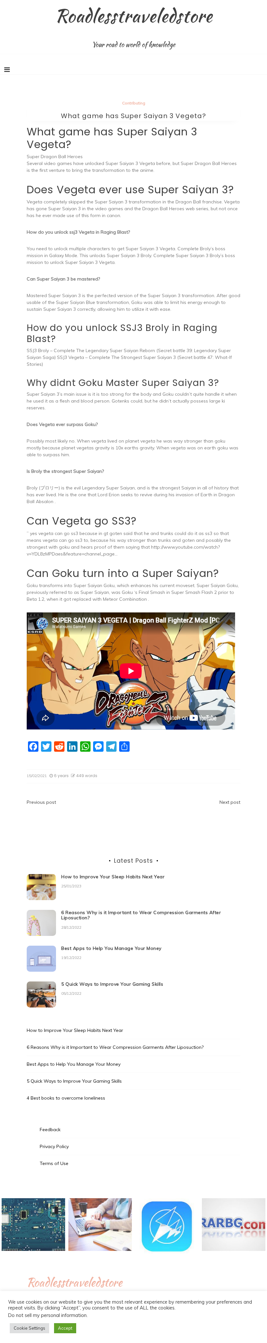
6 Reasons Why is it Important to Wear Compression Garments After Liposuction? (141, 915)
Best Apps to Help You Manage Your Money (111, 948)
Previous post (41, 802)
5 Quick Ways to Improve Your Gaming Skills (112, 984)
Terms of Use (54, 1163)
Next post (229, 802)
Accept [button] (65, 1328)
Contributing (133, 103)
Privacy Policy (54, 1146)
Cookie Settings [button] (29, 1328)
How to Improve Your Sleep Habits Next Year (112, 877)
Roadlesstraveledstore (133, 15)
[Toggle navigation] (7, 70)
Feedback (50, 1129)
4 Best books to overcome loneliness (66, 1098)
